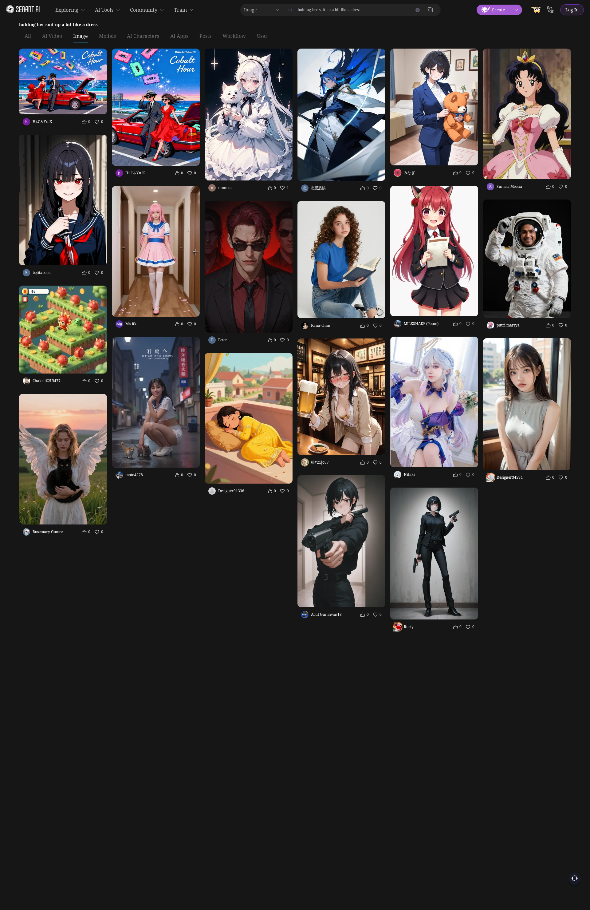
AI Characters (143, 36)
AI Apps (179, 36)
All (28, 36)
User (262, 36)
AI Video (52, 36)
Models (107, 36)
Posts (205, 36)
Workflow (234, 36)
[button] (430, 10)
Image (80, 36)
